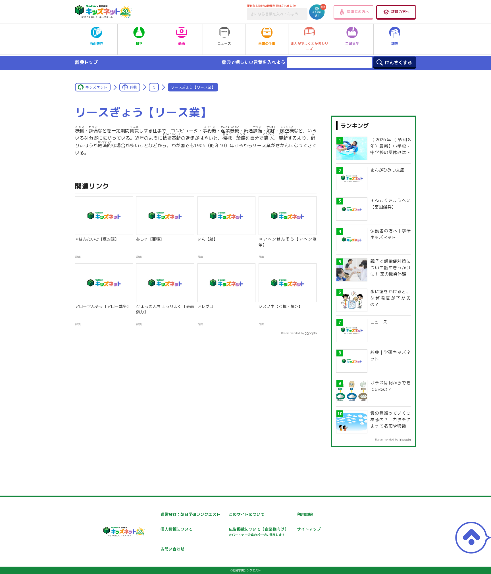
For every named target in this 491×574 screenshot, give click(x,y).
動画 (181, 43)
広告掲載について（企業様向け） (258, 531)
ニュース (224, 43)
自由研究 (96, 43)
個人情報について (176, 529)
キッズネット (96, 87)
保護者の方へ (358, 11)
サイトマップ (309, 529)
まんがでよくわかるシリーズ (309, 46)
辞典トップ (86, 62)
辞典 (394, 43)
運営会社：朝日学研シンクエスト (190, 514)
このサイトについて (247, 514)
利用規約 (305, 514)
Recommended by (292, 333)
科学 (139, 43)
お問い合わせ (172, 549)
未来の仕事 (266, 43)
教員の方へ (400, 11)
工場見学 (352, 43)
